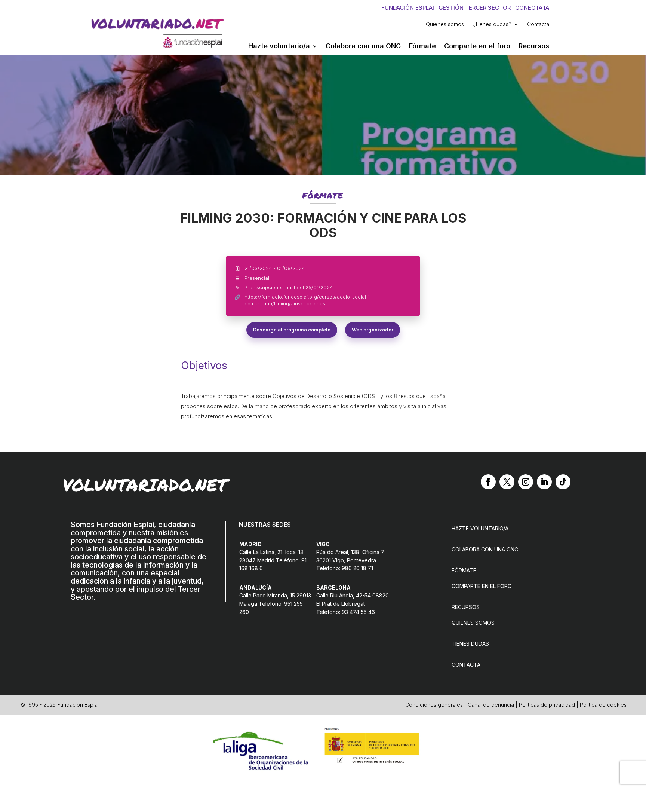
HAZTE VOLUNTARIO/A (480, 528)
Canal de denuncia (491, 704)
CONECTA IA (532, 7)
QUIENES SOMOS (473, 623)
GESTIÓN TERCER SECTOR (475, 7)
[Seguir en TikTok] (563, 481)
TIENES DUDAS (470, 643)
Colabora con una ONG (363, 46)
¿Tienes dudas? (491, 24)
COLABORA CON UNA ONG (485, 549)
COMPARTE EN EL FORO (482, 586)
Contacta (538, 24)
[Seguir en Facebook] (488, 481)
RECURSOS (466, 607)
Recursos (534, 46)
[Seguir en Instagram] (525, 481)
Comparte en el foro (477, 46)
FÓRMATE (464, 570)
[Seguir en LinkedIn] (544, 481)
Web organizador (372, 330)
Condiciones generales (434, 704)
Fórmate (422, 46)
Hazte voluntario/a (279, 46)
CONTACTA (466, 664)
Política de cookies (603, 704)
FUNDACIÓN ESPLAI (407, 7)
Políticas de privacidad (547, 704)
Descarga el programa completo (291, 330)
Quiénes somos (445, 24)
